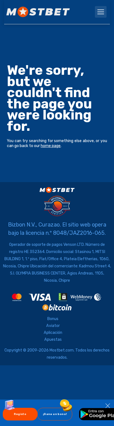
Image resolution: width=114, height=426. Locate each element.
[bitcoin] (57, 307)
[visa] (39, 297)
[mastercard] (17, 297)
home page (51, 145)
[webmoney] (86, 297)
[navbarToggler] (101, 12)
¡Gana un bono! (57, 414)
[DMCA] (63, 297)
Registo (20, 414)
